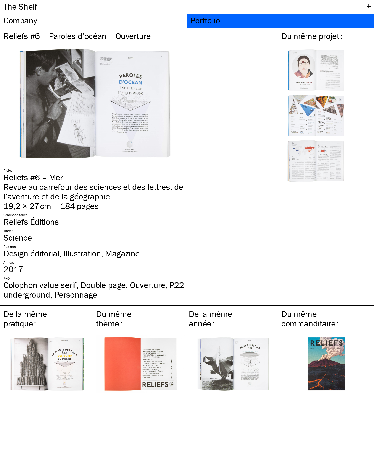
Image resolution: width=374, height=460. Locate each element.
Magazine (122, 253)
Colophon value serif (39, 285)
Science (17, 237)
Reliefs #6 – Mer (33, 177)
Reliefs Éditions (31, 221)
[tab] (93, 21)
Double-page (103, 285)
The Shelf (20, 6)
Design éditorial (31, 253)
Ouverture (147, 285)
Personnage (75, 294)
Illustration (82, 253)
